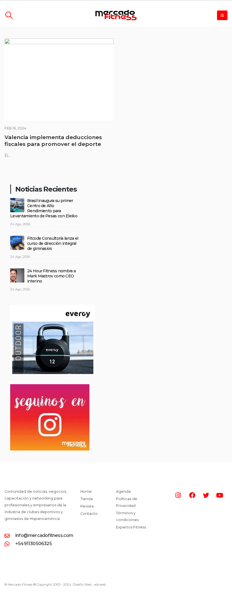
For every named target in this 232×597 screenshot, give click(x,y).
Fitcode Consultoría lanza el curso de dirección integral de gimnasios (52, 243)
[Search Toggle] (9, 15)
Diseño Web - (89, 585)
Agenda (123, 491)
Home (86, 491)
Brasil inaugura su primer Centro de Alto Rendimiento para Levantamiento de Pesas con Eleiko (43, 208)
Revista (87, 506)
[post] (17, 204)
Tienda (86, 499)
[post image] (59, 80)
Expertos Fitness (131, 527)
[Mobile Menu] (222, 15)
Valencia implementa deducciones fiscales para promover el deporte (53, 140)
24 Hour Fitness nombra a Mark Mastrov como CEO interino (51, 276)
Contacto (89, 513)
